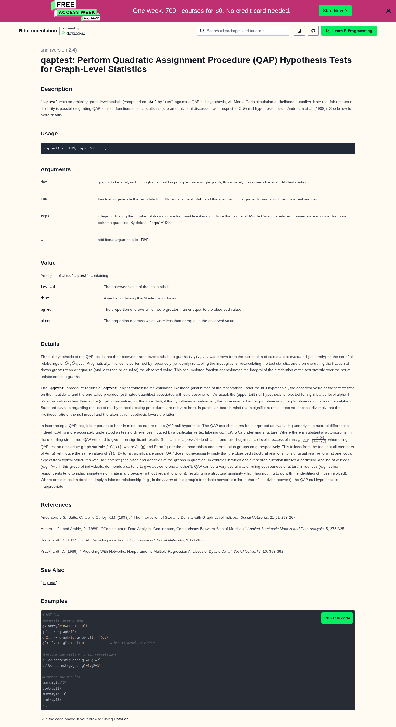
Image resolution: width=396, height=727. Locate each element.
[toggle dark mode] (299, 31)
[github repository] (313, 31)
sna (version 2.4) (59, 50)
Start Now (333, 10)
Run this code (337, 618)
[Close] (388, 10)
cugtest (49, 583)
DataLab (121, 719)
